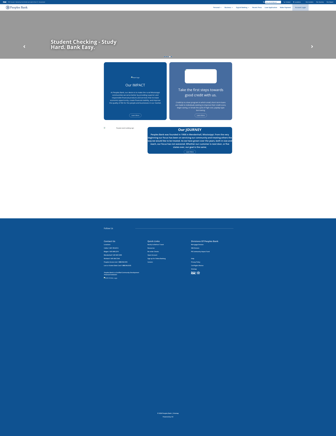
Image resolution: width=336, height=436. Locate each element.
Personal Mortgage (220, 26)
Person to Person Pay (243, 34)
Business (228, 7)
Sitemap (194, 269)
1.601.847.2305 (117, 255)
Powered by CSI (168, 417)
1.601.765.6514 (113, 248)
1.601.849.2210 (114, 251)
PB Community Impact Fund (200, 251)
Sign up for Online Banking (157, 258)
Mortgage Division (197, 245)
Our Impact (330, 2)
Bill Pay (239, 18)
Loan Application (271, 7)
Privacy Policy (195, 262)
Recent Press (257, 7)
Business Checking (231, 14)
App (238, 22)
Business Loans (230, 22)
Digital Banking (241, 7)
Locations (298, 2)
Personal (216, 7)
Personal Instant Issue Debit (221, 30)
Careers (150, 262)
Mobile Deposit (241, 26)
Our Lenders (309, 2)
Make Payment (285, 7)
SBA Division (195, 248)
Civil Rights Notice (197, 265)
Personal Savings (219, 18)
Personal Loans (218, 22)
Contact (288, 2)
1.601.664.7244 (115, 258)
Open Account (152, 255)
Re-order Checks (153, 251)
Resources (151, 248)
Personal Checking (219, 14)
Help (192, 258)
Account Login (300, 7)
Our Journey (320, 2)
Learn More (135, 115)
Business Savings (230, 18)
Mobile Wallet (241, 30)
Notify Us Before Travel (156, 245)
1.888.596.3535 (122, 262)
